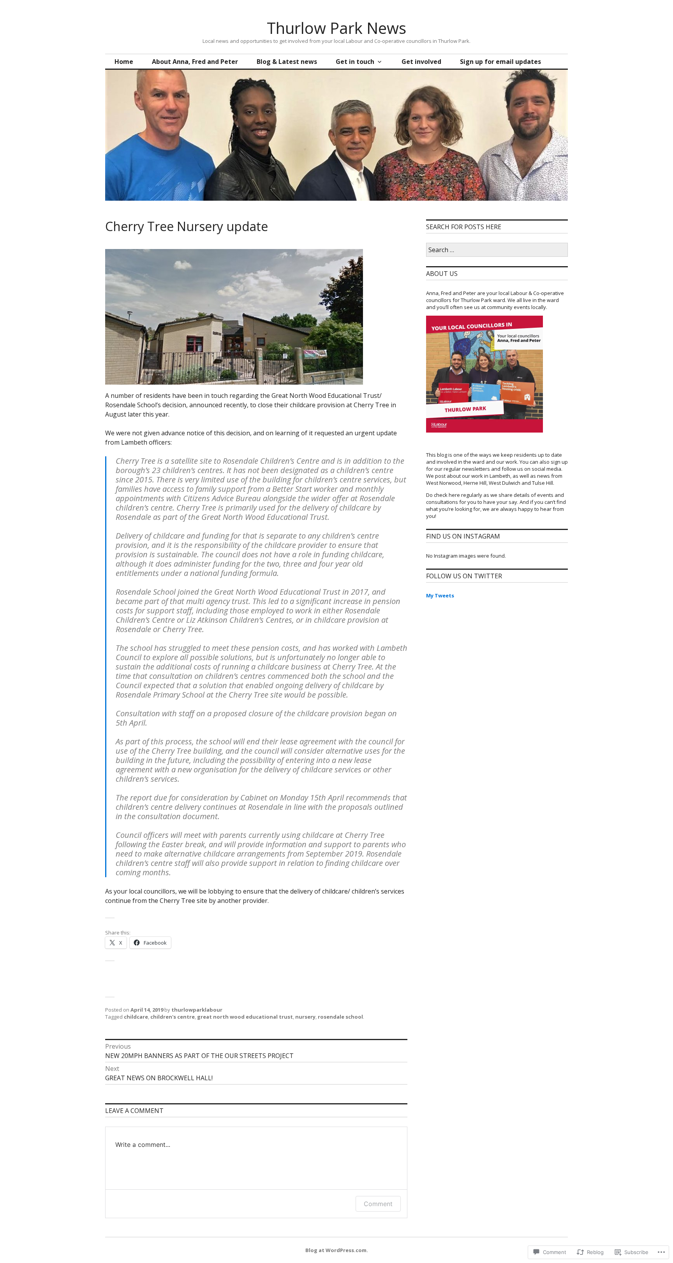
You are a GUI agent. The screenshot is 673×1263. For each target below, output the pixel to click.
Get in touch (355, 61)
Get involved (421, 61)
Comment (378, 1204)
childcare (136, 1016)
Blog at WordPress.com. (336, 1250)
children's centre (172, 1016)
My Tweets (440, 595)
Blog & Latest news (287, 61)
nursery (305, 1016)
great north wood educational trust (245, 1016)
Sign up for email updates (500, 61)
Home (124, 61)
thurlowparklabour (196, 1009)
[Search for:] (497, 250)
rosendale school (340, 1016)
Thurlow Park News (336, 28)
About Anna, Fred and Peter (195, 61)
